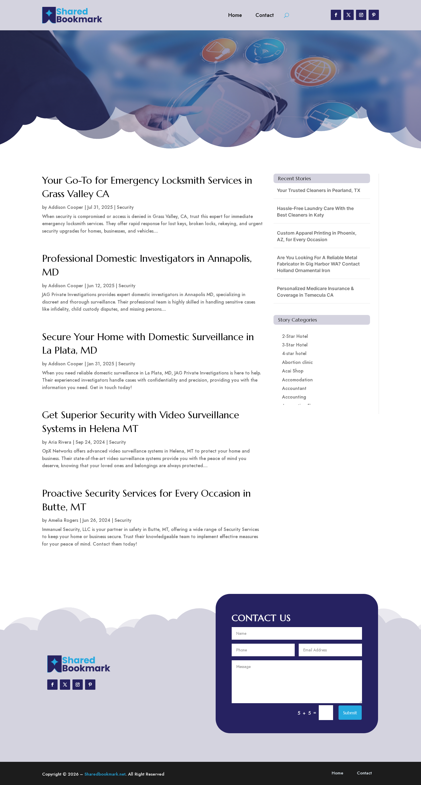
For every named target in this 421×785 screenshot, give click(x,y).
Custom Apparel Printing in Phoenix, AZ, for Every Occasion (317, 236)
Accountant (294, 388)
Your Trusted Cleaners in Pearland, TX (318, 190)
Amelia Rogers (63, 520)
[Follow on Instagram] (361, 15)
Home (235, 15)
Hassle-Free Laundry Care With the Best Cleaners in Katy (315, 211)
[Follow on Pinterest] (374, 15)
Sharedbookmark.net (104, 774)
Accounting (294, 397)
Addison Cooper (65, 207)
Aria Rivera (59, 442)
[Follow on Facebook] (336, 15)
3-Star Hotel (295, 345)
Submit (350, 712)
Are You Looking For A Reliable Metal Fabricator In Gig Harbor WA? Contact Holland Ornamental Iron (318, 264)
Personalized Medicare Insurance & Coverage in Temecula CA (315, 292)
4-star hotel (294, 353)
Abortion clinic (297, 362)
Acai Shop (292, 371)
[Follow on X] (348, 15)
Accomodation (297, 379)
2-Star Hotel (295, 336)
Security (125, 207)
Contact (264, 15)
